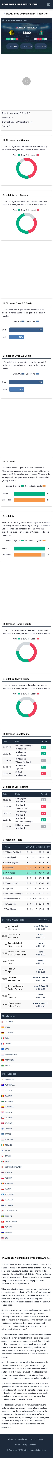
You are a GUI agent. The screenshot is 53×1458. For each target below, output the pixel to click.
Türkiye (8, 1227)
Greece (8, 1134)
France (8, 1044)
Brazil (8, 1066)
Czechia (8, 1118)
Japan (8, 1156)
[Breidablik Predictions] (41, 32)
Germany (9, 1033)
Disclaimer (22, 1439)
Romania (9, 1183)
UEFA (7, 1049)
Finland (8, 1129)
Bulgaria (9, 1101)
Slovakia (9, 1200)
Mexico (8, 1162)
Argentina (10, 1079)
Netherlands (11, 1055)
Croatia (8, 1112)
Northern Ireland (13, 1167)
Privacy (32, 1439)
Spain (7, 1027)
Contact (32, 1445)
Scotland (9, 1194)
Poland (8, 1178)
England (9, 1022)
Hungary (9, 1140)
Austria (8, 1090)
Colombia (9, 1107)
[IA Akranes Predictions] (11, 32)
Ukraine (8, 1233)
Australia (10, 1085)
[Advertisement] (26, 81)
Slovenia (9, 1205)
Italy (7, 1038)
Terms (40, 1439)
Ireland (8, 1145)
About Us (12, 1439)
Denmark (9, 1123)
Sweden (8, 1216)
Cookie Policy (21, 1445)
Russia (8, 1189)
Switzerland (11, 1222)
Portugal (9, 1060)
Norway (8, 1172)
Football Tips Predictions (19, 4)
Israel (8, 1151)
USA (6, 1238)
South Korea (11, 1211)
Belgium (8, 1096)
